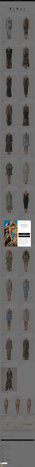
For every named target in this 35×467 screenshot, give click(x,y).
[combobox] (19, 231)
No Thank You (24, 236)
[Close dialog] (30, 221)
